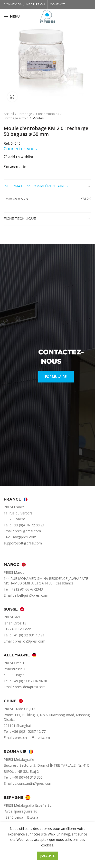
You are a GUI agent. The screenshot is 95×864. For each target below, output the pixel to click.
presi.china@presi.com (32, 737)
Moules (38, 118)
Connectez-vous (20, 148)
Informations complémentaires (36, 186)
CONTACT (57, 4)
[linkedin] (25, 166)
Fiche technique (20, 218)
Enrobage (25, 113)
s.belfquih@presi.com (31, 595)
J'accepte (47, 856)
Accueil (9, 113)
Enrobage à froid (16, 118)
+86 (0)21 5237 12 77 (29, 731)
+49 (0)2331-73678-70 (29, 681)
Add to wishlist (21, 157)
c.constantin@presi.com (33, 783)
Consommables (47, 113)
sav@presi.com (24, 537)
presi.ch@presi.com (30, 641)
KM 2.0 (85, 198)
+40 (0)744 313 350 (27, 777)
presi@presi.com (28, 531)
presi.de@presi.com (30, 686)
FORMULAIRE (56, 376)
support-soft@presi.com (23, 543)
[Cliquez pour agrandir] (12, 97)
